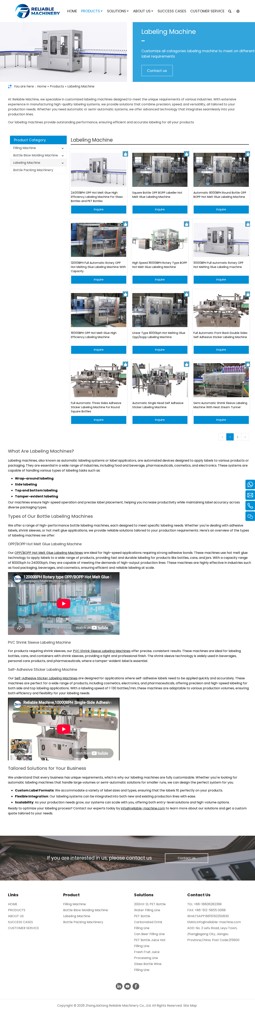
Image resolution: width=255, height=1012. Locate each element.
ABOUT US (16, 916)
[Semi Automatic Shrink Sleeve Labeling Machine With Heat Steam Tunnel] (221, 380)
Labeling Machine (26, 162)
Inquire (99, 209)
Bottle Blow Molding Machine (35, 155)
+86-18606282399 (208, 904)
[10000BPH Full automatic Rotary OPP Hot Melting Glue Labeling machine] (221, 240)
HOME (12, 904)
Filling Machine (24, 148)
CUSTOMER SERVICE (23, 928)
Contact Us (186, 858)
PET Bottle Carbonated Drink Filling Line (148, 922)
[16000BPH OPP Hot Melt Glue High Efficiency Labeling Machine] (98, 310)
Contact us (157, 70)
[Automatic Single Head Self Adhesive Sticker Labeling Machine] (160, 380)
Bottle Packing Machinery (33, 170)
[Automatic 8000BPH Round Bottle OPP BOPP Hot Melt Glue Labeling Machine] (221, 170)
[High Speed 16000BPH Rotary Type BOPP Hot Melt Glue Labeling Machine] (160, 240)
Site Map (190, 1005)
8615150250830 (217, 916)
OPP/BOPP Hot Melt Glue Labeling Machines (49, 552)
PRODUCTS (16, 910)
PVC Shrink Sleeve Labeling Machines (101, 651)
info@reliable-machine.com (143, 808)
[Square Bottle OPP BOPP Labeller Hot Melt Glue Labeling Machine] (160, 170)
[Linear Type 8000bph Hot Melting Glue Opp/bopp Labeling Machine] (160, 310)
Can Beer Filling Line (149, 934)
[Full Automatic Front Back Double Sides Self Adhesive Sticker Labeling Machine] (221, 310)
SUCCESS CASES (20, 922)
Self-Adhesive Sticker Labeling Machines (46, 678)
